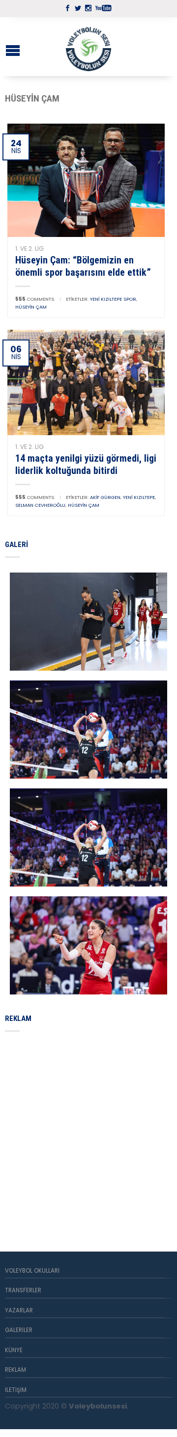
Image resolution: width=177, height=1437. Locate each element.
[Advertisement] (88, 1130)
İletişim (16, 1390)
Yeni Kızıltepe (139, 497)
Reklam (15, 1370)
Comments (34, 299)
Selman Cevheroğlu (40, 505)
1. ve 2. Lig (29, 248)
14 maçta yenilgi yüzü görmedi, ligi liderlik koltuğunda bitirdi (85, 464)
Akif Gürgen (105, 497)
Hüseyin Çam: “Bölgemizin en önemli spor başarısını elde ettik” (83, 266)
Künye (14, 1350)
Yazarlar (19, 1310)
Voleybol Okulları (32, 1271)
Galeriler (18, 1330)
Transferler (23, 1290)
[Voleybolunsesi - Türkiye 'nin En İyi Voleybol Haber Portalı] (88, 46)
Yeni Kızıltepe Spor (113, 299)
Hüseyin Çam (31, 307)
